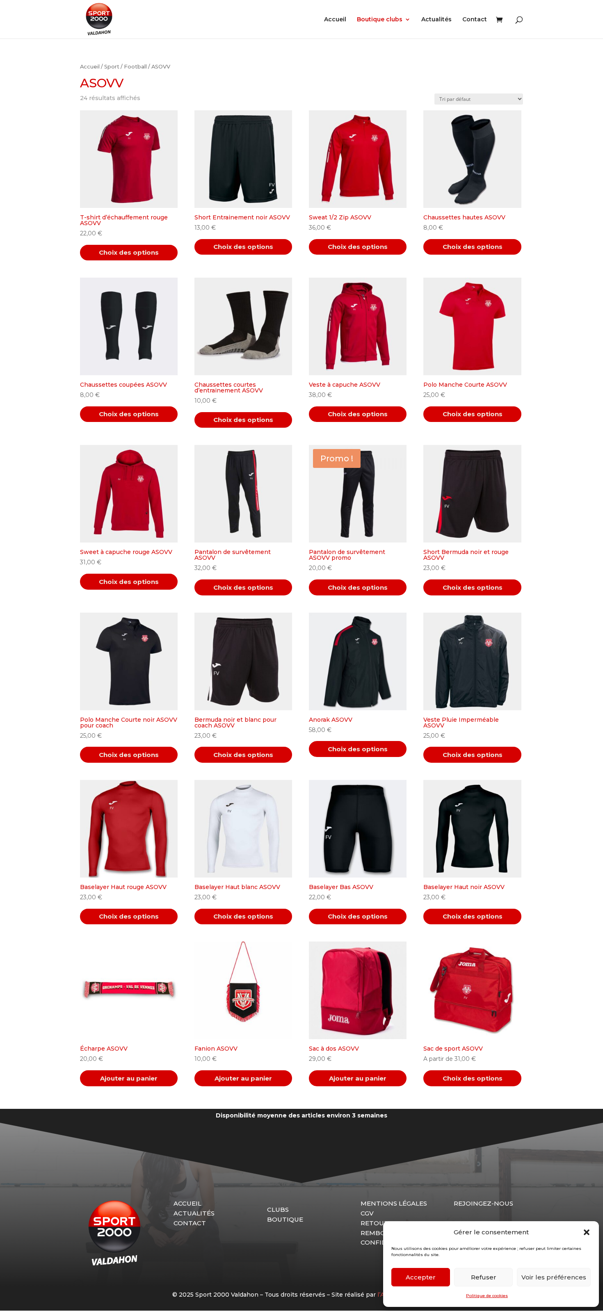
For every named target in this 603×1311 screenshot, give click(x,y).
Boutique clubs (379, 19)
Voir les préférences (553, 1277)
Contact (474, 19)
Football (135, 67)
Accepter (421, 1277)
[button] (586, 1232)
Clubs (278, 1209)
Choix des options (129, 252)
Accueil (335, 19)
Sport (111, 67)
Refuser (483, 1277)
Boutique (285, 1219)
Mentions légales (394, 1203)
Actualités (436, 19)
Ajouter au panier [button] (129, 1078)
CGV (367, 1213)
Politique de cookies (487, 1295)
